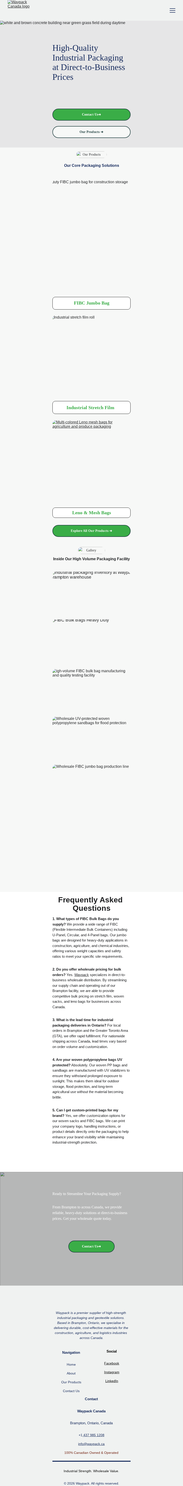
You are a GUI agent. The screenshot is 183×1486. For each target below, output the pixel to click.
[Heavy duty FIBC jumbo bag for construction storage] (91, 235)
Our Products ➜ (92, 132)
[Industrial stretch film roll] (91, 356)
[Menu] (172, 10)
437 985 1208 (93, 1435)
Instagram (111, 1372)
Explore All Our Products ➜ (91, 531)
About (71, 1373)
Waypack (81, 975)
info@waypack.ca (91, 1444)
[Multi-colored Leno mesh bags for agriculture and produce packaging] (91, 462)
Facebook (111, 1363)
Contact (69, 1391)
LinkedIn (111, 1381)
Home (71, 1364)
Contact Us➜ (91, 114)
